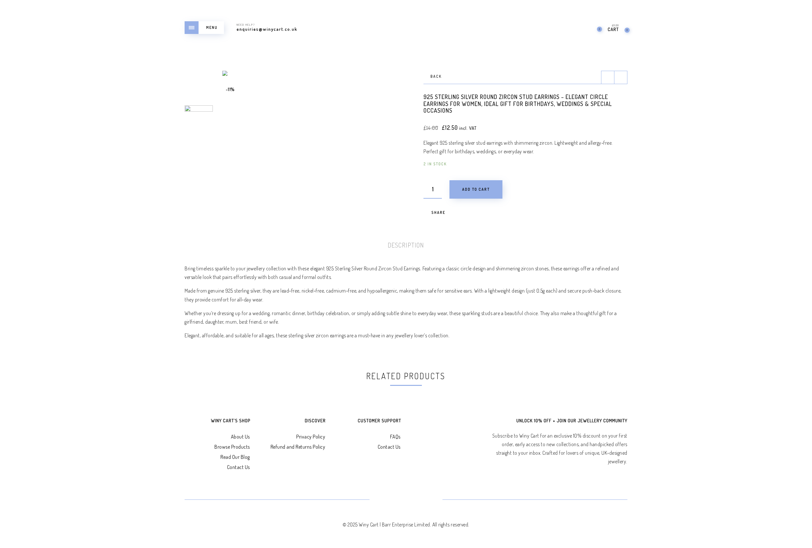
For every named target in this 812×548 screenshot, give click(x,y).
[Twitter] (383, 500)
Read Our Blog (235, 457)
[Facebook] (398, 500)
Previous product (607, 77)
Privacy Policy (310, 436)
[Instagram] (429, 500)
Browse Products (232, 447)
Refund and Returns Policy (298, 447)
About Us (240, 436)
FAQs (395, 436)
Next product (620, 77)
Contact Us (238, 467)
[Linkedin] (414, 500)
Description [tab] (406, 245)
